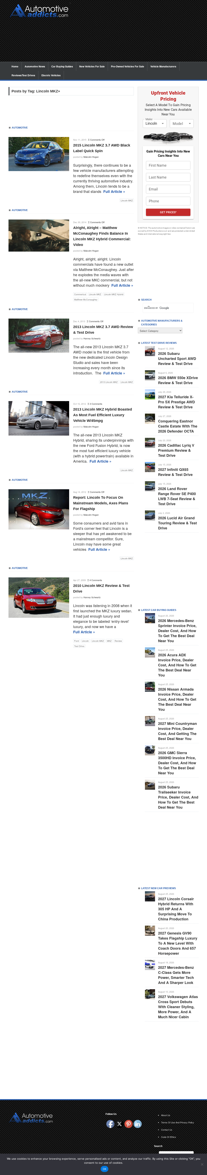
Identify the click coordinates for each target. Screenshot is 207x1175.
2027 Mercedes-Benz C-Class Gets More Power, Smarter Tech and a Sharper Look (176, 975)
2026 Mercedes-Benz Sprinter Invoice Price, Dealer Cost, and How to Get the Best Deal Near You (177, 630)
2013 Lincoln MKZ (109, 382)
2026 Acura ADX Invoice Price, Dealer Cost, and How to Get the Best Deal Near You (177, 665)
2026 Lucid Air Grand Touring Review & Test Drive (177, 523)
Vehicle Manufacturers (163, 66)
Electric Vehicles (51, 75)
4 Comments (96, 580)
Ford (76, 640)
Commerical (80, 294)
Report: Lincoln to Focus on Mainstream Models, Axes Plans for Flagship (100, 503)
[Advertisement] (136, 33)
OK (105, 1169)
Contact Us (166, 1129)
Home (15, 66)
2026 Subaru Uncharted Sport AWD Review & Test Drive (177, 358)
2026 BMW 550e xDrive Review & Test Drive (178, 380)
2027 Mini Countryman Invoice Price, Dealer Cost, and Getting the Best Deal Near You (177, 731)
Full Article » (114, 191)
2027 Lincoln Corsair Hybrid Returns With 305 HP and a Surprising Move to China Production (176, 909)
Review (118, 640)
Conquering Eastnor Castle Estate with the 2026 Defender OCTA (177, 426)
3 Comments (96, 403)
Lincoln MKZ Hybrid (113, 294)
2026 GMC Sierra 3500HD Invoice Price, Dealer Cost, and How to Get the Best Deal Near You (177, 763)
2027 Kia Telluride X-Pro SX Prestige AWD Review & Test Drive (176, 402)
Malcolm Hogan (91, 156)
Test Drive (79, 646)
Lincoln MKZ (127, 200)
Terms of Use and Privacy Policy (177, 1122)
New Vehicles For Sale (92, 66)
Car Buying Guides (62, 66)
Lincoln (85, 640)
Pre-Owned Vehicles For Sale (127, 66)
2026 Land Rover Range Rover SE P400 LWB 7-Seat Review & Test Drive (177, 496)
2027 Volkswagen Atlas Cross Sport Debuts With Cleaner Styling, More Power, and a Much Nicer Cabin (178, 1006)
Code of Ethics (168, 1136)
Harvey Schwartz (92, 338)
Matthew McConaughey (85, 299)
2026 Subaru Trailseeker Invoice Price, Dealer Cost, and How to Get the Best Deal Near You (178, 797)
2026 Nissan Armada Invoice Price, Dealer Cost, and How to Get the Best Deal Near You (177, 699)
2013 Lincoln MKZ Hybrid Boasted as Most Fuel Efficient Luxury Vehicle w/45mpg (102, 415)
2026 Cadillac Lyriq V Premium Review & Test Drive (176, 450)
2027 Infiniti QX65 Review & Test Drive (175, 472)
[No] (202, 1164)
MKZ (109, 640)
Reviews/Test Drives (23, 75)
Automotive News (35, 66)
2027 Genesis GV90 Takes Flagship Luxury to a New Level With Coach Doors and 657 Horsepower (177, 943)
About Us (165, 1115)
